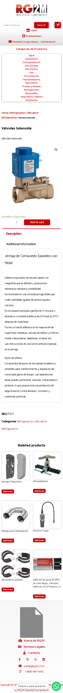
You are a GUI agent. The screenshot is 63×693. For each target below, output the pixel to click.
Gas (32, 72)
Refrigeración (31, 89)
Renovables (31, 93)
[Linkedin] (43, 659)
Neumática (32, 83)
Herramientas (31, 76)
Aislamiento (31, 59)
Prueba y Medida (31, 86)
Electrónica (31, 69)
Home (5, 112)
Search (41, 25)
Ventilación (31, 100)
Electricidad (31, 65)
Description (13, 233)
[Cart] (58, 25)
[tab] (31, 233)
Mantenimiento (31, 79)
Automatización (31, 62)
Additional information (21, 244)
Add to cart (37, 222)
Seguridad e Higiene (32, 96)
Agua (31, 55)
